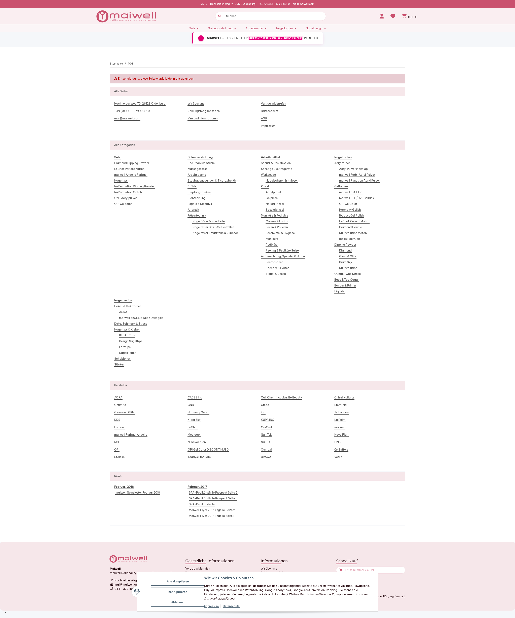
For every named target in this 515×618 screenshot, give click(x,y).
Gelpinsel (272, 198)
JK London (341, 412)
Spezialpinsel (275, 209)
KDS (117, 420)
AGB (264, 118)
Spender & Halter (277, 268)
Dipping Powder (345, 244)
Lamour (119, 427)
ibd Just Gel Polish (351, 215)
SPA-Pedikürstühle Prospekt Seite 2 (213, 492)
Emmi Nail (341, 405)
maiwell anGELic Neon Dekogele (141, 318)
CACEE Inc (195, 397)
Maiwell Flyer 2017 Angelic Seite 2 (212, 510)
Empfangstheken (199, 192)
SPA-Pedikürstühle (202, 504)
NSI (116, 442)
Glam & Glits (347, 256)
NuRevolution (348, 268)
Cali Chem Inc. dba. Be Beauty (281, 397)
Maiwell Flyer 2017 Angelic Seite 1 (211, 516)
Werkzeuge (268, 175)
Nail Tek (266, 434)
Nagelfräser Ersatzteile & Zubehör (215, 233)
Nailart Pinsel (275, 204)
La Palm (339, 420)
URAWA (266, 457)
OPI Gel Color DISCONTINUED (208, 449)
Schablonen (122, 358)
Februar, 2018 (124, 487)
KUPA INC (267, 420)
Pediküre (271, 244)
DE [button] (202, 3)
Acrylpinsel (273, 192)
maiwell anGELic (351, 192)
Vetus (338, 457)
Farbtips (125, 347)
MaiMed (266, 427)
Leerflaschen (274, 262)
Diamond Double (350, 227)
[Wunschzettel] (393, 16)
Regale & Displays (200, 204)
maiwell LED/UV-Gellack (356, 198)
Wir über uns (196, 103)
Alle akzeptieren (178, 581)
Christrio (120, 405)
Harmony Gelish (350, 209)
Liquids (339, 291)
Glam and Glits (124, 412)
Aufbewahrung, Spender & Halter (283, 256)
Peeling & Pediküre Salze (282, 250)
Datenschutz (269, 111)
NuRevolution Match (128, 192)
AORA (123, 312)
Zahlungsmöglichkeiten (204, 111)
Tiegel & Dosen (276, 274)
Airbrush (193, 209)
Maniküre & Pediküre (274, 215)
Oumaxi (266, 449)
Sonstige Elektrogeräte (276, 169)
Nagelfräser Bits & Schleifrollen (213, 227)
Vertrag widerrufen (273, 103)
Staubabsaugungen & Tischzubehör (212, 180)
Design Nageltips (130, 341)
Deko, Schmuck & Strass (130, 323)
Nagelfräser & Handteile (209, 221)
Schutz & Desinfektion (276, 163)
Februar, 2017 (197, 487)
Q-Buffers (341, 449)
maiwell (339, 427)
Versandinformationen (203, 118)
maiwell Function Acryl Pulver (359, 180)
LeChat (193, 427)
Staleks (119, 457)
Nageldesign (123, 300)
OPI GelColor (348, 204)
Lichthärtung (197, 198)
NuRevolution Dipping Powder (134, 186)
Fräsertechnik (197, 215)
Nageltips (121, 180)
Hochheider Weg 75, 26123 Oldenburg (232, 3)
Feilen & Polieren (277, 227)
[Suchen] (219, 16)
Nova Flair (341, 434)
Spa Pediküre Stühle (201, 163)
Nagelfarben (343, 157)
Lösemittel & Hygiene (280, 233)
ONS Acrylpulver (125, 198)
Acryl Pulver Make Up (353, 169)
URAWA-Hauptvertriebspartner (275, 38)
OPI (116, 449)
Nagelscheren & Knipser (282, 180)
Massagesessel (198, 169)
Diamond (345, 250)
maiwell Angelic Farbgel (130, 175)
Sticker (119, 364)
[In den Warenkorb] (340, 570)
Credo (265, 405)
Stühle (192, 186)
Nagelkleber (127, 353)
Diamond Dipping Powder (131, 163)
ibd (263, 412)
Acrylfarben (342, 163)
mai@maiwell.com (303, 3)
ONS (337, 442)
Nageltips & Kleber (127, 329)
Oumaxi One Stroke (347, 274)
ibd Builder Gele (349, 239)
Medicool (194, 434)
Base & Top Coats (346, 279)
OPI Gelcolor (123, 204)
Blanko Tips (127, 335)
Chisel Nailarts (344, 397)
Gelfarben (341, 186)
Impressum (268, 126)
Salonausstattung (200, 157)
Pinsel (265, 186)
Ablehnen (177, 602)
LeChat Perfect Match (129, 169)
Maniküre (272, 239)
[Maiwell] (127, 16)
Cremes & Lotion (277, 221)
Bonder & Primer (345, 285)
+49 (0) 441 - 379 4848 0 (274, 3)
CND (191, 405)
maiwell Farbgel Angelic (130, 434)
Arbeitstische (197, 175)
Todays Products (199, 457)
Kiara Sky (345, 262)
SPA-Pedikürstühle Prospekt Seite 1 (213, 498)
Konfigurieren (177, 591)
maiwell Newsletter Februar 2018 (137, 492)
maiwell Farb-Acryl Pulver (357, 175)
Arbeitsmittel (270, 157)
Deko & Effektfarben (127, 306)
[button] (381, 16)
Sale (117, 157)
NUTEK (266, 442)
